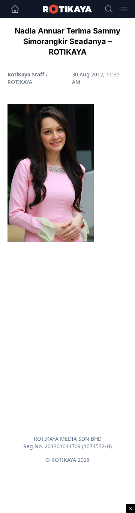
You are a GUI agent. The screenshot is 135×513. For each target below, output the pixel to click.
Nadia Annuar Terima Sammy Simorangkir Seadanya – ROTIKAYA (67, 41)
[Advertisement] (67, 319)
